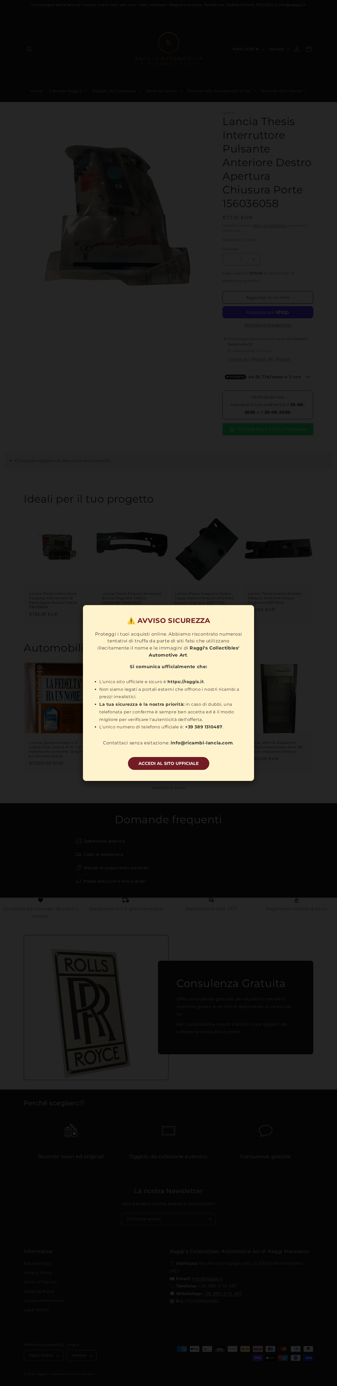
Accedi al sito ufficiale (168, 763)
